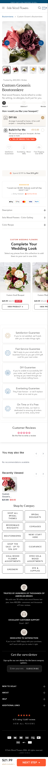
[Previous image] (7, 43)
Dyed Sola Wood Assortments (35, 559)
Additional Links (11, 705)
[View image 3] (24, 70)
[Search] (39, 8)
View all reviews (24, 724)
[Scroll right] (43, 453)
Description (7, 210)
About (5, 692)
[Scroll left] (36, 453)
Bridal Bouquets (35, 516)
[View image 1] (7, 70)
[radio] (24, 120)
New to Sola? (9, 686)
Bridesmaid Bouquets (12, 526)
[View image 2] (15, 70)
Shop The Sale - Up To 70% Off (13, 547)
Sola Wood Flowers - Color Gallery (17, 217)
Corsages (35, 526)
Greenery (12, 569)
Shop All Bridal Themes (13, 516)
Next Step (30, 762)
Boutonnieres (7, 16)
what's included (7, 764)
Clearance (35, 546)
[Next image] (41, 43)
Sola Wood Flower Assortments (13, 559)
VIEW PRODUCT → (15, 307)
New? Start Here (35, 536)
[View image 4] (33, 70)
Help (4, 699)
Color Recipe (8, 224)
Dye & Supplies (35, 569)
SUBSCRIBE (32, 669)
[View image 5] (42, 70)
